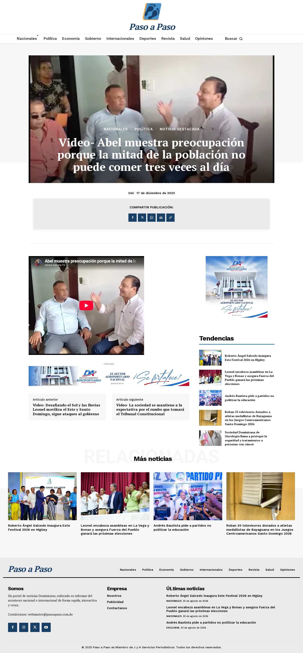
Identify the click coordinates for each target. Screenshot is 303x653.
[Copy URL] (170, 217)
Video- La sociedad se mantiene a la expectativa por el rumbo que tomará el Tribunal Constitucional (150, 409)
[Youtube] (46, 627)
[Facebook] (132, 217)
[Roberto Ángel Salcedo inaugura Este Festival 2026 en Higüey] (210, 358)
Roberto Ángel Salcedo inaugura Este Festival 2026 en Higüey (248, 358)
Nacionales (116, 129)
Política (144, 129)
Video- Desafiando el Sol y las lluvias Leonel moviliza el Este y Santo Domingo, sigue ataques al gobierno (66, 409)
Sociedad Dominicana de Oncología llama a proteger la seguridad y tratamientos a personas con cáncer (246, 438)
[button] (234, 38)
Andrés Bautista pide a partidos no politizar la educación (249, 398)
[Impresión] (161, 217)
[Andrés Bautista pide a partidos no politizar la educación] (210, 398)
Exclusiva (172, 627)
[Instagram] (23, 627)
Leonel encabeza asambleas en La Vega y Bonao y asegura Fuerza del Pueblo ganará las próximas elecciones (249, 378)
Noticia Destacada (180, 129)
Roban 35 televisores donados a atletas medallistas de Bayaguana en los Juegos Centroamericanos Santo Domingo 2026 (248, 418)
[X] (142, 217)
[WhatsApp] (151, 217)
